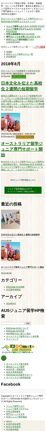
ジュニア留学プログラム (17, 409)
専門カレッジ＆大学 (15, 414)
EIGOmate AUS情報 (25, 137)
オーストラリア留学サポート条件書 (22, 336)
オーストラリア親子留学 (17, 364)
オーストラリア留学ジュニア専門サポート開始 (22, 149)
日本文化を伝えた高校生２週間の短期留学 (20, 235)
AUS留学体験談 (19, 76)
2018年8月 (11, 303)
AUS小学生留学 (13, 427)
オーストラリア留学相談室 (18, 377)
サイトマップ (12, 339)
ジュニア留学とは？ (15, 406)
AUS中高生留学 (13, 424)
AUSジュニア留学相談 (16, 417)
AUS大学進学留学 (14, 372)
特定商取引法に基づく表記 (18, 334)
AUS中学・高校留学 (15, 369)
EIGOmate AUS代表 (15, 331)
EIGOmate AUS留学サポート (19, 375)
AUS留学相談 (12, 429)
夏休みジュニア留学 (15, 367)
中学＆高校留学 (13, 411)
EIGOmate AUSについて (17, 328)
